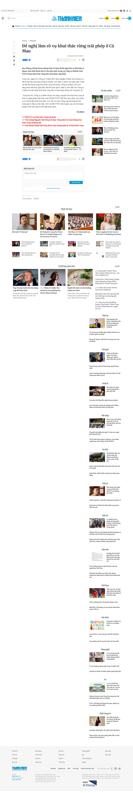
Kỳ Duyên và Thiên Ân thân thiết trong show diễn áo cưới (104, 506)
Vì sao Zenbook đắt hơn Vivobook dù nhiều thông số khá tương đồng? (113, 656)
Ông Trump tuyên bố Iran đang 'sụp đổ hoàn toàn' (104, 367)
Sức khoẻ (38, 755)
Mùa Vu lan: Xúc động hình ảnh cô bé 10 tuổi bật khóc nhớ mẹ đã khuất (114, 422)
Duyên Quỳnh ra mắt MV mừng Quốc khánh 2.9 (105, 500)
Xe (97, 26)
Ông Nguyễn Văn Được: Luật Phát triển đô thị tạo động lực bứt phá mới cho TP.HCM (114, 323)
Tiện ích (42, 11)
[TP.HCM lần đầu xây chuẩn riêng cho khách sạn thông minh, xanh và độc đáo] (97, 457)
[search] (19, 18)
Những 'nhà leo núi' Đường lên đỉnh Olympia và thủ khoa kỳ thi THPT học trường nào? (105, 533)
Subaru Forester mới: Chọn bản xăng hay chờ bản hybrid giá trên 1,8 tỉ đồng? (104, 697)
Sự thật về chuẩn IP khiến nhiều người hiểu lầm (105, 671)
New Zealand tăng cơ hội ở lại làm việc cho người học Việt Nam (103, 567)
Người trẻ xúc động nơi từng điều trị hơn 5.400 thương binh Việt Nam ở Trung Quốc (113, 523)
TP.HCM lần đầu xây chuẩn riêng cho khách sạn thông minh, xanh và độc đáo (113, 457)
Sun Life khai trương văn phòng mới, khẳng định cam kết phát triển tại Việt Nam (103, 406)
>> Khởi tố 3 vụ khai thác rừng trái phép (39, 117)
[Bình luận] (14, 56)
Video (101, 26)
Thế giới (29, 26)
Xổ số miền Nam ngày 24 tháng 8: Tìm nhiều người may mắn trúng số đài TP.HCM (104, 440)
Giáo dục (61, 26)
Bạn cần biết (34, 11)
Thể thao (84, 26)
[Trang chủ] (13, 26)
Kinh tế (35, 26)
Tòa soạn (76, 768)
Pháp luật (33, 41)
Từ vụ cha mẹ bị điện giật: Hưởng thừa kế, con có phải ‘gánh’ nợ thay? (104, 333)
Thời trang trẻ (115, 26)
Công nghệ (92, 26)
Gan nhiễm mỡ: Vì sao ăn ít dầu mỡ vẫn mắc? (104, 641)
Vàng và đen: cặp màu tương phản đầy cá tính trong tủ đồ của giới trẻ (104, 736)
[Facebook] (124, 11)
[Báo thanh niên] (66, 18)
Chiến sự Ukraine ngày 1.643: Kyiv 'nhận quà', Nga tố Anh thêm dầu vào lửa (114, 356)
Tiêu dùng (107, 26)
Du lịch (67, 26)
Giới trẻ (54, 26)
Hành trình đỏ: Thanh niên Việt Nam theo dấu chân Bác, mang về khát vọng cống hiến (104, 540)
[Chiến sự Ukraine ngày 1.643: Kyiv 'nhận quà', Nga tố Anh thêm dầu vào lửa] (97, 357)
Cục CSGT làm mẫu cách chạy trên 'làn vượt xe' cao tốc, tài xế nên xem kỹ (113, 686)
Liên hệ (49, 11)
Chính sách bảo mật (87, 768)
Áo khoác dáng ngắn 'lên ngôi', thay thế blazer (104, 730)
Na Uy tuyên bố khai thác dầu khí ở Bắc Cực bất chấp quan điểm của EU (104, 374)
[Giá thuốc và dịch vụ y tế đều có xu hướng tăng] (97, 625)
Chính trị (18, 26)
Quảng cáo (61, 768)
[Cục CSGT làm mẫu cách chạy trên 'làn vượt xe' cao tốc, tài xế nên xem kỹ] (97, 687)
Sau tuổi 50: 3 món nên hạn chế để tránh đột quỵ (104, 635)
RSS (69, 768)
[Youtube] (121, 11)
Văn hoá (61, 755)
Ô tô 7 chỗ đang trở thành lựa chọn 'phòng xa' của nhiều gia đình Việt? (104, 704)
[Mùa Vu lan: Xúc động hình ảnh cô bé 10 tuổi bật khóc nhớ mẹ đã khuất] (97, 423)
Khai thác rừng (27, 198)
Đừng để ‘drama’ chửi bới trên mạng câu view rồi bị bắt (104, 340)
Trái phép (36, 198)
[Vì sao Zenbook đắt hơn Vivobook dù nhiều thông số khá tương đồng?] (97, 657)
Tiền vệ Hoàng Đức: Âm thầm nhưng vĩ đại (103, 602)
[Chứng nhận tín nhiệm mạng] (89, 784)
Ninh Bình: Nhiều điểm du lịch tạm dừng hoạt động (104, 474)
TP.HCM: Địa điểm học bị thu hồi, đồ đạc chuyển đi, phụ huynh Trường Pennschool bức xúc (104, 575)
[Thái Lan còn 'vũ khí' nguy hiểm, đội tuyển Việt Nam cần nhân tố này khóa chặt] (97, 593)
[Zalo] (130, 11)
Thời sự (23, 26)
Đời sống (42, 26)
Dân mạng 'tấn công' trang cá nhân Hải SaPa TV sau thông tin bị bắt (113, 490)
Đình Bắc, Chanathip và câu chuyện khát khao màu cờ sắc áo (104, 608)
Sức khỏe (48, 26)
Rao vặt (108, 755)
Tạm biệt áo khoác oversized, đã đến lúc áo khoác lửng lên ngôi (113, 720)
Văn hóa (73, 26)
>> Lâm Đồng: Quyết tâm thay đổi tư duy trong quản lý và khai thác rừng (52, 126)
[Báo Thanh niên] (19, 768)
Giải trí (78, 26)
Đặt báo (53, 768)
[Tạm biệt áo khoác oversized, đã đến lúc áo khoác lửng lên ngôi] (97, 721)
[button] (14, 42)
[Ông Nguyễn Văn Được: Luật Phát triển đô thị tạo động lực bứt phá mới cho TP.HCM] (97, 323)
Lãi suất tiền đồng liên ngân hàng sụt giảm (103, 400)
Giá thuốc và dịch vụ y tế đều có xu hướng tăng (114, 623)
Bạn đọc (108, 751)
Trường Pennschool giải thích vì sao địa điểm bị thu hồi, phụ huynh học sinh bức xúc (113, 557)
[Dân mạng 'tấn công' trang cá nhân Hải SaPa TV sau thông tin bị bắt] (97, 491)
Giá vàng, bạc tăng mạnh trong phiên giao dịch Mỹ (113, 389)
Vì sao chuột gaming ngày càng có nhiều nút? (104, 666)
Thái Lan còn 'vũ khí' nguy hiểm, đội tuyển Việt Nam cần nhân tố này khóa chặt (114, 592)
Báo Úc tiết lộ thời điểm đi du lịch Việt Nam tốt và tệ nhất (104, 467)
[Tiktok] (127, 11)
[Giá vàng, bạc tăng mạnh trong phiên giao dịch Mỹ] (97, 391)
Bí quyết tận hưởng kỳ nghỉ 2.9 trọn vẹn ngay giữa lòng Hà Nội (104, 433)
